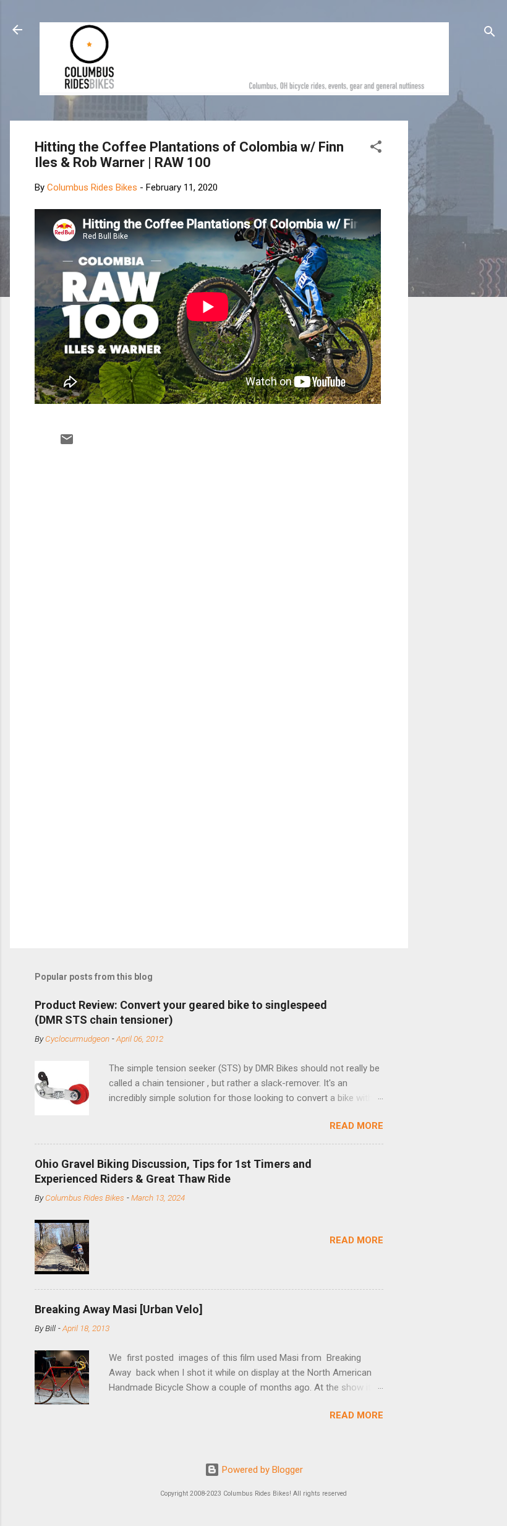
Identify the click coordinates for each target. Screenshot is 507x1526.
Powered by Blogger (261, 1469)
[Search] (489, 34)
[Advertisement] (455, 306)
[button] (376, 148)
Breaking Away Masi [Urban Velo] (119, 1309)
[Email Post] (66, 443)
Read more (356, 1125)
